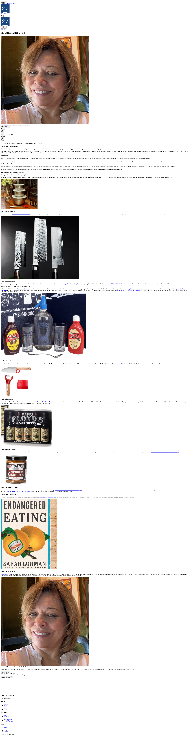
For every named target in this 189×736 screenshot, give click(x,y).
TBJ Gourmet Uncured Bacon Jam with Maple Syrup (68, 490)
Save (4, 128)
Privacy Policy (7, 720)
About (5, 715)
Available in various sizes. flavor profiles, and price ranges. (165, 452)
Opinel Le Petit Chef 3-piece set (45, 401)
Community (6, 717)
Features (9, 3)
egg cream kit (119, 363)
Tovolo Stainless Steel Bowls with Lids (21, 214)
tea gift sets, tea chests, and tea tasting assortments (139, 289)
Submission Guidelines (9, 721)
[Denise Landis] (45, 665)
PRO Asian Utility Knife (116, 284)
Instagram (6, 730)
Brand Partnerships (8, 719)
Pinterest (6, 731)
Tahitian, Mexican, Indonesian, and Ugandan (129, 290)
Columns (6, 704)
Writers (2, 14)
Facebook (6, 727)
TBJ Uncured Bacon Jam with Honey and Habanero (19, 491)
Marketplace (6, 716)
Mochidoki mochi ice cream (23, 289)
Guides (5, 14)
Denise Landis (4, 666)
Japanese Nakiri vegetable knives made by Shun (68, 284)
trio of (48, 497)
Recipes (13, 3)
